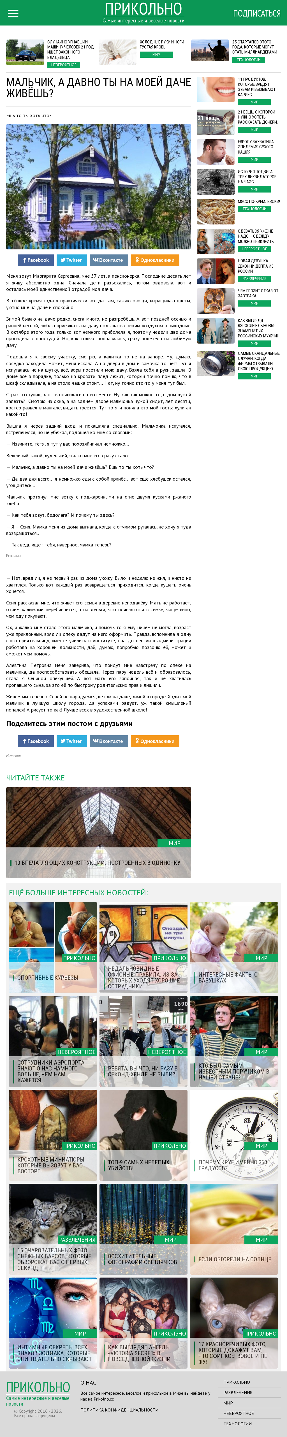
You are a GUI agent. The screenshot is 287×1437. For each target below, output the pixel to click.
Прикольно (236, 1382)
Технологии (237, 1423)
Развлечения (237, 1392)
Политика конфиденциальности (119, 1410)
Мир (228, 1403)
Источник (14, 755)
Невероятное (238, 1413)
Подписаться (257, 13)
